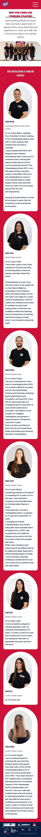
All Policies (12, 831)
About (11, 828)
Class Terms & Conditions (13, 829)
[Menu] (35, 4)
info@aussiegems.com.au (6, 828)
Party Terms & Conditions (13, 830)
